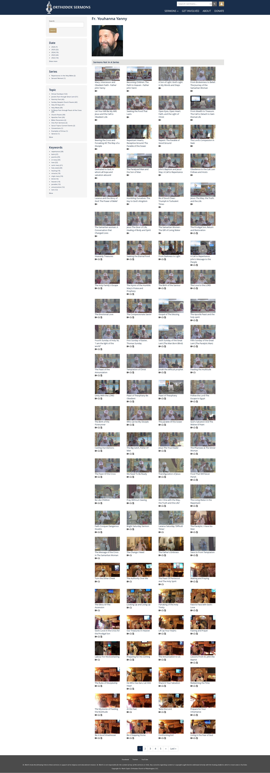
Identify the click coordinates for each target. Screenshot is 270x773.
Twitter (135, 759)
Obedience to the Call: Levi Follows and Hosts (202, 171)
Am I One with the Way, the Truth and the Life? (169, 501)
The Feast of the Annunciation (102, 371)
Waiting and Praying (199, 578)
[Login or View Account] (221, 4)
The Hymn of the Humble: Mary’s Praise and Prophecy (139, 288)
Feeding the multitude (200, 369)
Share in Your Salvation (169, 683)
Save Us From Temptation (202, 552)
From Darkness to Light (169, 256)
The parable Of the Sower (170, 421)
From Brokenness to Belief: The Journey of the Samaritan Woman (202, 85)
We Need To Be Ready (137, 473)
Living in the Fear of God (201, 735)
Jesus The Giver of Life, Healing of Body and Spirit (139, 229)
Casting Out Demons (104, 447)
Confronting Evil (166, 735)
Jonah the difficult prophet (171, 369)
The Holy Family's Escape (106, 285)
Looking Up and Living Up (138, 604)
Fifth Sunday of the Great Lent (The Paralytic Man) (202, 342)
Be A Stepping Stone (136, 735)
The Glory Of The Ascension (102, 606)
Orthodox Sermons (68, 7)
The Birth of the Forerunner (102, 423)
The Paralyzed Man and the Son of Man (137, 171)
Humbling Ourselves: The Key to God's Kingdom (138, 200)
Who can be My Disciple (138, 421)
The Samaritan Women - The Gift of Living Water (170, 229)
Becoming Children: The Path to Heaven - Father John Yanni (138, 85)
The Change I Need (135, 552)
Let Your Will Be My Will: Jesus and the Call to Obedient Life (106, 114)
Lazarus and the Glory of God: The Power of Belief (106, 200)
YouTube (145, 759)
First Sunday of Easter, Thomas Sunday (137, 342)
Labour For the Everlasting (107, 656)
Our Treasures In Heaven (138, 630)
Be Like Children (102, 500)
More (51, 137)
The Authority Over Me (137, 578)
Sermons (171, 10)
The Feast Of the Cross (105, 473)
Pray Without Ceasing (137, 500)
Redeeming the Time (200, 683)
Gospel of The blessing (169, 314)
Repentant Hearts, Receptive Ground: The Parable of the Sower (137, 143)
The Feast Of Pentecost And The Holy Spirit (169, 580)
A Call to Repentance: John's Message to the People (200, 259)
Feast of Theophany (168, 395)
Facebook (125, 759)
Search (52, 21)
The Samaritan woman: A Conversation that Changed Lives (106, 230)
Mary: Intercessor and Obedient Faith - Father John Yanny (105, 85)
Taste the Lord (165, 709)
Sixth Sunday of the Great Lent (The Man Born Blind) (171, 342)
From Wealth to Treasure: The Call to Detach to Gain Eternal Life (202, 114)
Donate (219, 10)
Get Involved (190, 10)
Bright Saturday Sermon (138, 526)
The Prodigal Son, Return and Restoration (201, 229)
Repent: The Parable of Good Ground (169, 142)
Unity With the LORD (104, 395)
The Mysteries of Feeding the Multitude (106, 710)
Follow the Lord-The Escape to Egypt (199, 397)
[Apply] (214, 4)
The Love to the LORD (200, 285)
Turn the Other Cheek (105, 578)
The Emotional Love (104, 314)
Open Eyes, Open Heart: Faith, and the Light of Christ (170, 114)
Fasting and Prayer (199, 630)
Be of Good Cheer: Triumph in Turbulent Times (168, 201)
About (207, 10)
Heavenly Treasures (104, 256)
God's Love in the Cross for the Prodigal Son (107, 632)
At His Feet (132, 709)
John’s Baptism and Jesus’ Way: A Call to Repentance (171, 171)
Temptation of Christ (136, 369)
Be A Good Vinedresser (105, 735)
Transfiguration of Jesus (169, 473)
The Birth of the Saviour (169, 285)
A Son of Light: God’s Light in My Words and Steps (171, 83)
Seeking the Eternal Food (138, 256)
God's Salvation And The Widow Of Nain (201, 423)
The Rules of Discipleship (106, 683)
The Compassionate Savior (139, 314)
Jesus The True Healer (168, 447)
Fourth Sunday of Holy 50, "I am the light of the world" (107, 343)
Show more (53, 61)
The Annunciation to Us (169, 656)
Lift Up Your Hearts (167, 630)
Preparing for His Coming (138, 656)
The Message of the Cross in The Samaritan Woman (106, 554)
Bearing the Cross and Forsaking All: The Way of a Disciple (107, 143)
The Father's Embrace (169, 552)
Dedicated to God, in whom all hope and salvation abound (104, 172)
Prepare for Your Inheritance (198, 710)
